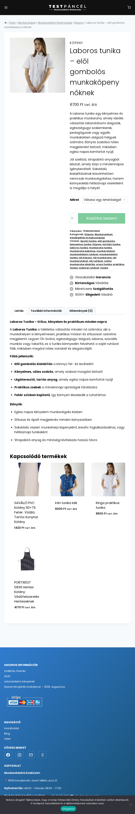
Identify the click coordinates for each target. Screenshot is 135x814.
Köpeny (76, 43)
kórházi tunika (111, 244)
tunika (104, 268)
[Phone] (42, 755)
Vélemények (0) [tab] (81, 311)
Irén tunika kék (66, 503)
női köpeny (85, 257)
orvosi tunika (104, 264)
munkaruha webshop (82, 251)
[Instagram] (19, 755)
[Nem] (130, 804)
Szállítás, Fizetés (15, 671)
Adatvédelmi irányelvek (19, 681)
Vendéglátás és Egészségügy (87, 237)
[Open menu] (6, 7)
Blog (7, 733)
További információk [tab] (46, 311)
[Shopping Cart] (129, 7)
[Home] (5, 22)
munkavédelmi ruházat (84, 254)
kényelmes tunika (80, 244)
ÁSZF (7, 676)
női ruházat (96, 261)
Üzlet (7, 739)
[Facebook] (8, 755)
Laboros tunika (79, 247)
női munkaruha (102, 257)
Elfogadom (68, 808)
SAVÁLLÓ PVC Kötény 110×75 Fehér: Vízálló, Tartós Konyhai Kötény (26, 512)
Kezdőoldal (11, 728)
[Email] (31, 755)
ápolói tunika (88, 241)
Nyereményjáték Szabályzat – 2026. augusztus (34, 687)
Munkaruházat (103, 234)
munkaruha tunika (100, 247)
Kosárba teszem (101, 218)
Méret (74, 200)
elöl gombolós (106, 241)
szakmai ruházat (89, 268)
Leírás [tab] (19, 311)
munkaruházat (106, 251)
